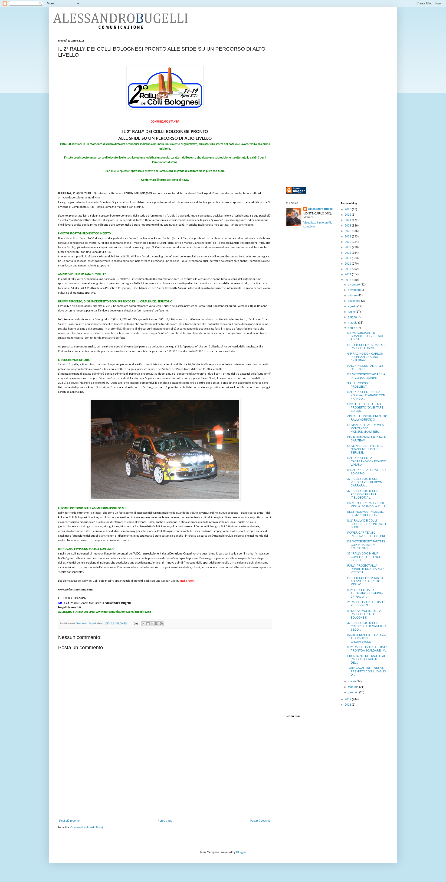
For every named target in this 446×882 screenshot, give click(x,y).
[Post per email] (136, 623)
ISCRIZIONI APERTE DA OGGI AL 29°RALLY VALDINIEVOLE (366, 638)
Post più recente (69, 820)
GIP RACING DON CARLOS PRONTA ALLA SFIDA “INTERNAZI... (365, 357)
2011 (348, 704)
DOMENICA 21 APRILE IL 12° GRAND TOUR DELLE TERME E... (366, 449)
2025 (348, 214)
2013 (348, 280)
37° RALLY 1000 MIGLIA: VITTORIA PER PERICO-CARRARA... (364, 482)
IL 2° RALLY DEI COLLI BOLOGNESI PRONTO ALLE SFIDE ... (367, 524)
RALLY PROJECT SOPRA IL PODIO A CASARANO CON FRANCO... (366, 395)
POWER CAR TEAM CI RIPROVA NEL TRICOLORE (366, 534)
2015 (348, 269)
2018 (348, 252)
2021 (348, 236)
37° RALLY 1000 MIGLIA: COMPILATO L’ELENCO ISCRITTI (364, 557)
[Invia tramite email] (143, 623)
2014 (348, 274)
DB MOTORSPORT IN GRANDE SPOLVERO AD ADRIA (365, 336)
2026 (348, 209)
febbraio (353, 687)
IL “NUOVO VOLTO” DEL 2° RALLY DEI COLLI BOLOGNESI (364, 614)
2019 (348, 247)
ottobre (352, 295)
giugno (352, 317)
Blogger (241, 852)
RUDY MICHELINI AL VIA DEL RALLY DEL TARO (366, 346)
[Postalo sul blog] (148, 623)
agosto (352, 306)
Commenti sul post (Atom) (86, 827)
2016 (348, 263)
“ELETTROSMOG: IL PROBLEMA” (360, 385)
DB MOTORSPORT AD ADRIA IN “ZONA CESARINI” (366, 376)
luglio (352, 311)
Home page (164, 820)
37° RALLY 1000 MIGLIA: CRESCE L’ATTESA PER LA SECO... (366, 626)
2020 (348, 241)
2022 (348, 231)
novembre (354, 290)
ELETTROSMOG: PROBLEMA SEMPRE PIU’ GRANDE (366, 513)
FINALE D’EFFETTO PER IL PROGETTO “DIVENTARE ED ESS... (365, 407)
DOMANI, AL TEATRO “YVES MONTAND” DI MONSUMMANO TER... (365, 428)
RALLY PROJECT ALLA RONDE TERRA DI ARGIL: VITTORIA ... (365, 569)
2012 (348, 699)
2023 (348, 225)
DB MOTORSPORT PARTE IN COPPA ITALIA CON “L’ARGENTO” (366, 545)
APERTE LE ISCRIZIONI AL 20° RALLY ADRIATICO (367, 418)
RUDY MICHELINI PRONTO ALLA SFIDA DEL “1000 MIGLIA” (365, 581)
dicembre (354, 284)
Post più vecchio (260, 820)
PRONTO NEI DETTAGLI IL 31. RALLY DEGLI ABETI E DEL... (366, 659)
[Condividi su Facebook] (156, 623)
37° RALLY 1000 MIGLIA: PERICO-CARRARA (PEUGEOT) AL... (363, 494)
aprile (352, 328)
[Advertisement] (165, 784)
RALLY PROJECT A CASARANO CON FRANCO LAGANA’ (366, 461)
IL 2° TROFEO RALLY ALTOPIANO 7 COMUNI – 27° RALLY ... (365, 593)
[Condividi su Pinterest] (161, 623)
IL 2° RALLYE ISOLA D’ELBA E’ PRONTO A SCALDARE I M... (367, 648)
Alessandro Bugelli (320, 209)
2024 (348, 220)
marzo (352, 681)
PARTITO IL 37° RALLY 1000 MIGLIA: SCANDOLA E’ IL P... (367, 505)
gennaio (353, 692)
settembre (354, 300)
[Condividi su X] (152, 623)
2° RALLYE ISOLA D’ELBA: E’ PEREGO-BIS (366, 603)
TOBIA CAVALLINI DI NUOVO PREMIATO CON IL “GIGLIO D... (366, 671)
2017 (348, 258)
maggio (353, 322)
